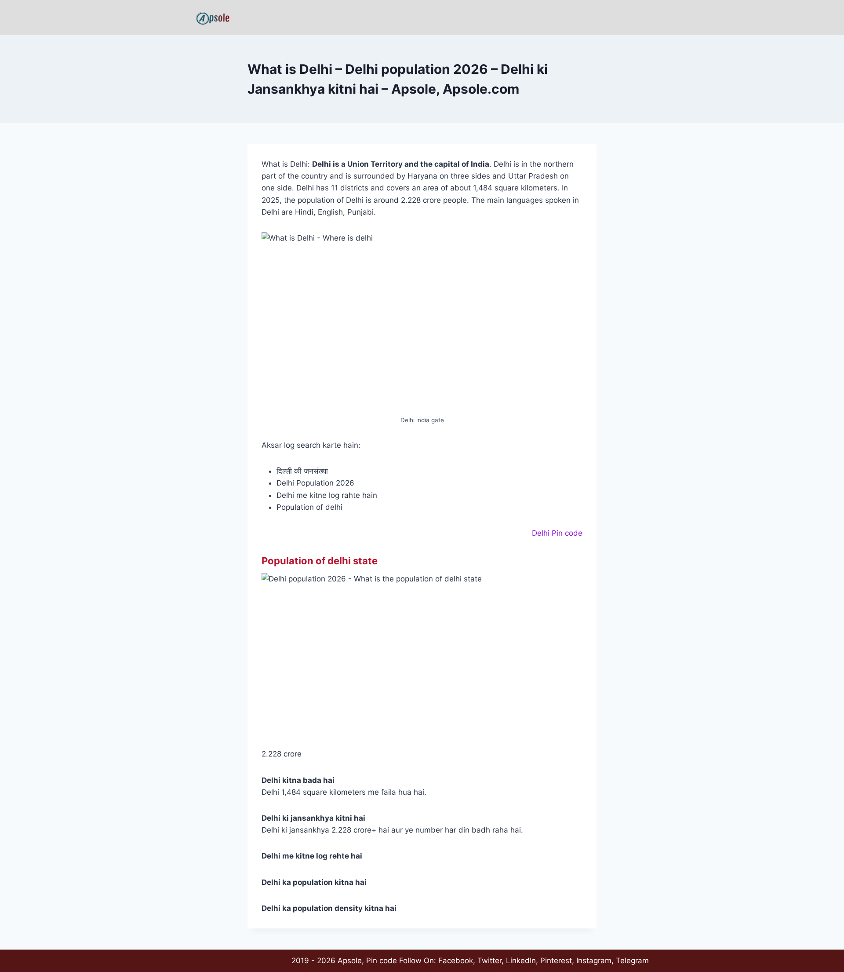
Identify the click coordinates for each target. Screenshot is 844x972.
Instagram (593, 960)
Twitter (489, 960)
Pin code (381, 960)
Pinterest (556, 960)
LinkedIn (521, 960)
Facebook (455, 960)
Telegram (632, 960)
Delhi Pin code (557, 533)
